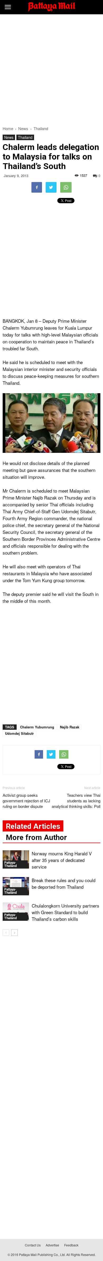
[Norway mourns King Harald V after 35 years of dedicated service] (16, 859)
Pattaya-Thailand (10, 864)
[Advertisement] (51, 68)
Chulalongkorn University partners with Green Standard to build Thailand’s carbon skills (65, 912)
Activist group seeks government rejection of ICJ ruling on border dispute (26, 800)
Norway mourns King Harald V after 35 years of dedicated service (62, 860)
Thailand (25, 137)
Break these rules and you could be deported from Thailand (63, 883)
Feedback (71, 1245)
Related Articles (33, 826)
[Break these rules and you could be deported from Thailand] (16, 886)
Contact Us (33, 1245)
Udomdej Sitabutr (19, 733)
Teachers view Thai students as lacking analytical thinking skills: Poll (76, 800)
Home (8, 128)
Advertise (52, 1245)
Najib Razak (69, 726)
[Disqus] (51, 1016)
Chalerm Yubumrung (37, 726)
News (8, 137)
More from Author (36, 837)
